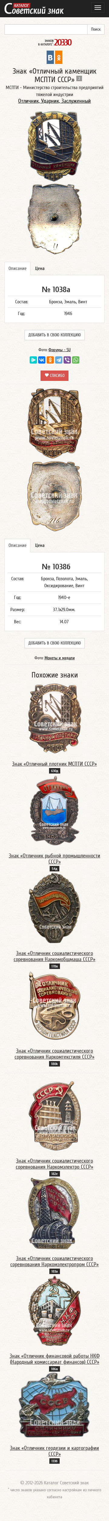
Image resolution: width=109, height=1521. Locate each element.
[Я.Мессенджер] (33, 360)
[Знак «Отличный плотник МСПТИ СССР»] (54, 718)
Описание (17, 268)
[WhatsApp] (75, 360)
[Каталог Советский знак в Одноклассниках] (58, 57)
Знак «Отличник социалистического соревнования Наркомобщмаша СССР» (54, 956)
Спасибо (56, 375)
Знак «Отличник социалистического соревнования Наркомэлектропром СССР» (54, 1261)
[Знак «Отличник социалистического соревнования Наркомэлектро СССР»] (54, 1115)
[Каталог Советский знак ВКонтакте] (50, 57)
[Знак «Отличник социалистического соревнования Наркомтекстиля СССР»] (54, 1005)
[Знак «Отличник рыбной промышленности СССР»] (54, 810)
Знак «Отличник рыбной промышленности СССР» (54, 859)
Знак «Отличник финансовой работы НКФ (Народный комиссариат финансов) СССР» (55, 1359)
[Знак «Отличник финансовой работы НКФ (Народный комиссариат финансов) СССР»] (54, 1310)
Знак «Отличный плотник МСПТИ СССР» (54, 764)
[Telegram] (58, 360)
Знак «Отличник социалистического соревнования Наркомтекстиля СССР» (54, 1054)
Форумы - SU (59, 350)
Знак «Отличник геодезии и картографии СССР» (54, 1451)
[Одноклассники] (50, 360)
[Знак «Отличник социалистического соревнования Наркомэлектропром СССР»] (54, 1213)
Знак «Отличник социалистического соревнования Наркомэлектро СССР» (54, 1164)
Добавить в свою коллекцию (54, 335)
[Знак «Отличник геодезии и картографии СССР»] (54, 1405)
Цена (40, 268)
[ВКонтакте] (41, 360)
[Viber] (67, 360)
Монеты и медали (60, 658)
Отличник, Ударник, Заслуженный (54, 101)
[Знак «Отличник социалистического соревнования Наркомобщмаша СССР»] (54, 907)
